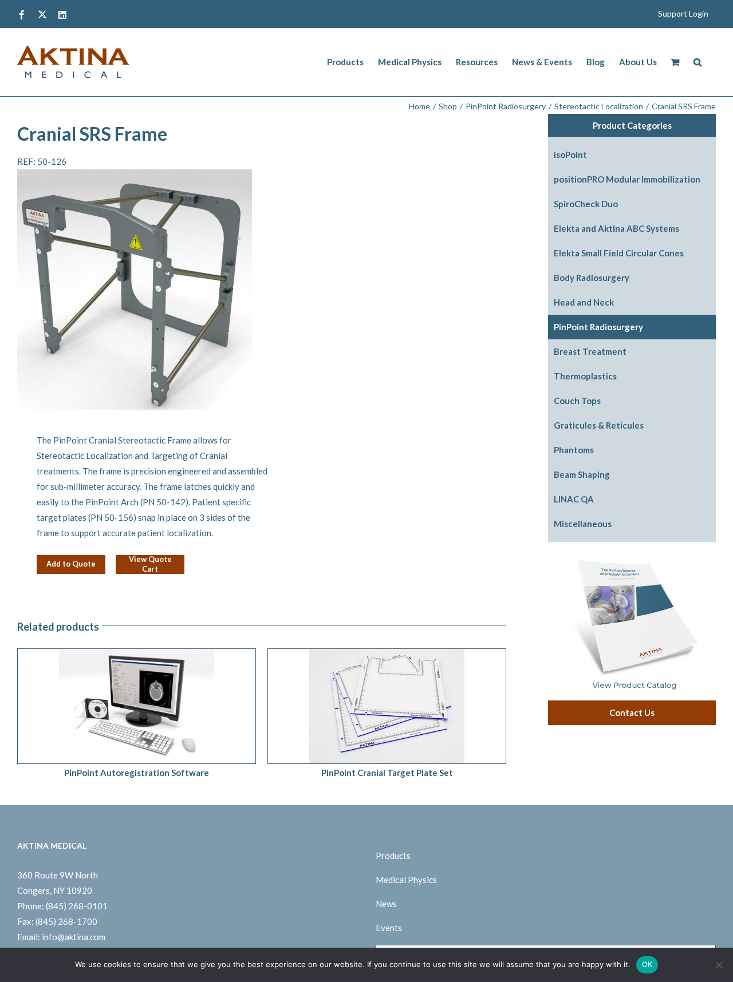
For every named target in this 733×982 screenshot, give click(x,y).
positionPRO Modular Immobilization (627, 179)
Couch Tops (577, 400)
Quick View (167, 708)
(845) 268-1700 (66, 921)
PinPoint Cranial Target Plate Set (387, 772)
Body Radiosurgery (591, 277)
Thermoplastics (585, 376)
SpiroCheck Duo (586, 204)
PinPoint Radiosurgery (598, 327)
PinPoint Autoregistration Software (136, 772)
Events (389, 927)
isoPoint (570, 154)
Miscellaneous (583, 523)
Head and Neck (584, 302)
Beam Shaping (582, 474)
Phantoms (574, 450)
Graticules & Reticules (599, 425)
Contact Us (632, 712)
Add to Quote (71, 563)
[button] (697, 62)
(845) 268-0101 (77, 906)
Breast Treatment (590, 351)
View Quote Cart (150, 564)
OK (647, 964)
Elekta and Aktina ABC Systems (616, 228)
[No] (718, 965)
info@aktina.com (73, 937)
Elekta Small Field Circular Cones (619, 253)
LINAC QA (574, 499)
